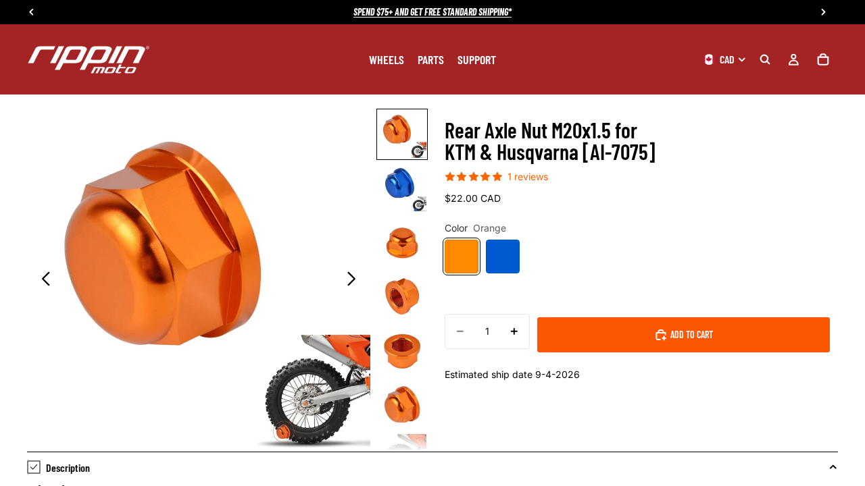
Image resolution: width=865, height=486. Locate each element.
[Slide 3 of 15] (402, 242)
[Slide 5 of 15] (402, 350)
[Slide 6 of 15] (402, 404)
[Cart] (823, 59)
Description (68, 467)
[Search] (765, 59)
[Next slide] (355, 280)
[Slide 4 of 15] (402, 296)
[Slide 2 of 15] (402, 188)
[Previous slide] (42, 280)
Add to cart (691, 334)
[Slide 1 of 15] (402, 134)
